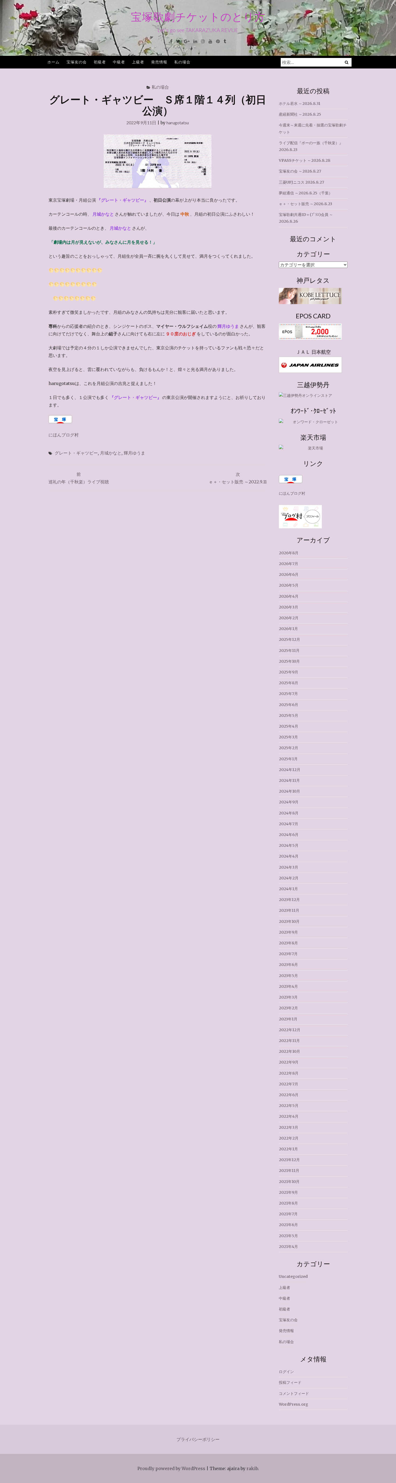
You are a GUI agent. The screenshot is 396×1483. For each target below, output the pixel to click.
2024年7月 (288, 823)
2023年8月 (288, 943)
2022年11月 (289, 1040)
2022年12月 (289, 1029)
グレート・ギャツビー (76, 452)
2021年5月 (288, 1235)
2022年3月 (288, 1127)
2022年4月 (288, 1116)
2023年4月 (288, 986)
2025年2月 (288, 747)
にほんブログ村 (63, 435)
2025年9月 (288, 672)
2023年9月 (288, 932)
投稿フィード (290, 1382)
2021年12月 (289, 1159)
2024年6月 (288, 834)
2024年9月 (288, 802)
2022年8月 (288, 1073)
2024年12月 (289, 769)
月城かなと (110, 452)
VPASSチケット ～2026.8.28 (304, 160)
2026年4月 (288, 596)
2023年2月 (288, 1008)
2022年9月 (288, 1062)
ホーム (53, 62)
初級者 (100, 62)
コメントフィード (294, 1393)
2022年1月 (288, 1149)
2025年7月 (288, 693)
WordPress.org (293, 1404)
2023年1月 (288, 1019)
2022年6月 (288, 1094)
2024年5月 (288, 845)
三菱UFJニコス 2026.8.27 (301, 182)
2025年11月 (289, 650)
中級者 (119, 62)
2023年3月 (288, 997)
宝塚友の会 (77, 62)
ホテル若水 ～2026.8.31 (299, 103)
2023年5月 (288, 975)
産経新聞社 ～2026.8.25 (300, 114)
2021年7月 (288, 1214)
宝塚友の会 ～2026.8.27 (300, 171)
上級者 (138, 62)
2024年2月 (288, 878)
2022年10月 (289, 1051)
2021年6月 (288, 1224)
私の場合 (182, 62)
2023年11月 (289, 910)
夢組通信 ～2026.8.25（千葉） (305, 193)
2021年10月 (289, 1181)
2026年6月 (288, 574)
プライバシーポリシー (198, 1439)
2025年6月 (288, 704)
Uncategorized (293, 1276)
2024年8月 (288, 813)
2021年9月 (288, 1192)
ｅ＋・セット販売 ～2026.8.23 (305, 203)
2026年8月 (288, 552)
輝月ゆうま (134, 452)
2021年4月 (288, 1246)
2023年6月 (288, 964)
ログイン (286, 1371)
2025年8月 (288, 682)
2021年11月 (289, 1170)
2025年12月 (289, 639)
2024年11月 (289, 780)
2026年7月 (288, 563)
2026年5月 (288, 585)
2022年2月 (288, 1138)
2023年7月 (288, 953)
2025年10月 (289, 661)
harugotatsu (177, 122)
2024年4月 (288, 856)
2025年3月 (288, 737)
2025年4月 (288, 726)
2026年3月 (288, 607)
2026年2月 (288, 617)
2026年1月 (288, 628)
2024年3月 (288, 867)
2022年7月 (288, 1084)
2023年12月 (289, 899)
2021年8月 (288, 1203)
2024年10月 (289, 791)
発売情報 (159, 62)
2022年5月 (288, 1105)
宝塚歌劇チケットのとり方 (198, 16)
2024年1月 (288, 888)
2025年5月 (288, 715)
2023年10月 (289, 921)
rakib (252, 1468)
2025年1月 (288, 758)
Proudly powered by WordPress (171, 1468)
